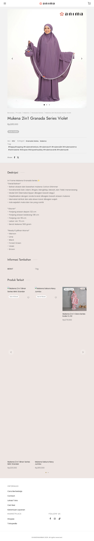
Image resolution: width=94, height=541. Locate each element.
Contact (11, 496)
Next (81, 58)
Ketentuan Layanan (16, 509)
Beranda (10, 113)
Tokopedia (12, 523)
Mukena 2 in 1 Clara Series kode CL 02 (73, 315)
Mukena (26, 113)
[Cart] (89, 3)
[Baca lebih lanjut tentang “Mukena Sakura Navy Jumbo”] (56, 303)
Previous (12, 58)
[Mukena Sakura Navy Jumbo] (47, 373)
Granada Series (37, 113)
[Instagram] (55, 518)
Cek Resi (11, 505)
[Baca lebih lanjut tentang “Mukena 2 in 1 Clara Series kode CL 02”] (83, 295)
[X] (18, 157)
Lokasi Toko (12, 500)
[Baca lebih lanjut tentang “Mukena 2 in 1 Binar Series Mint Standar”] (28, 303)
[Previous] (11, 352)
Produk (18, 113)
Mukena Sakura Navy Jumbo (44, 463)
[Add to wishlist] (28, 297)
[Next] (83, 352)
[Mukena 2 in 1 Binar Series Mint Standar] (19, 373)
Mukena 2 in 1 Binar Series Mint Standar (18, 463)
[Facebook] (14, 157)
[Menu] (4, 3)
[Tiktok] (60, 518)
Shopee (10, 519)
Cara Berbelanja (14, 491)
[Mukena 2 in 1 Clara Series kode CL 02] (74, 299)
